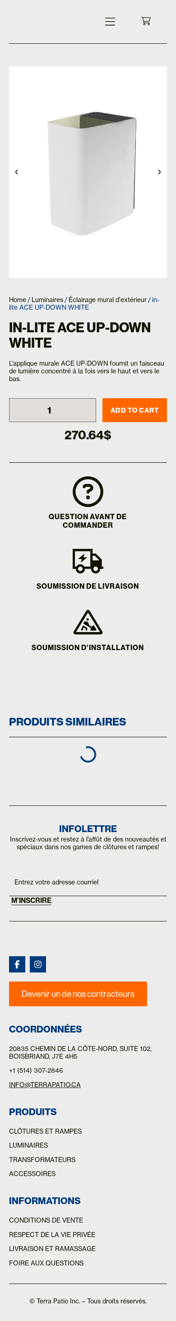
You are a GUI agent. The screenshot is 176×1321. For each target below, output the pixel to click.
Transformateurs (42, 1160)
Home (17, 300)
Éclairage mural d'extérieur (108, 300)
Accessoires (32, 1174)
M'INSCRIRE (31, 900)
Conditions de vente (46, 1220)
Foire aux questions (46, 1263)
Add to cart (135, 410)
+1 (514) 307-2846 (36, 1070)
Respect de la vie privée (52, 1235)
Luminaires (47, 300)
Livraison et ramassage (52, 1249)
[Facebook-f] (17, 964)
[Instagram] (38, 964)
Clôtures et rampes (45, 1131)
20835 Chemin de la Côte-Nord (62, 1049)
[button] (109, 22)
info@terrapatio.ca (45, 1085)
